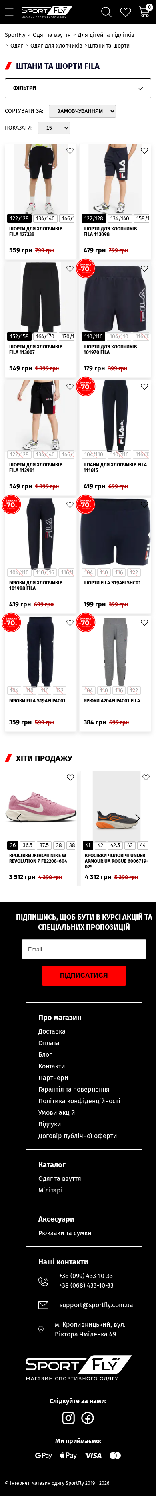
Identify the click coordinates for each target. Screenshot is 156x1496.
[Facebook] (87, 1418)
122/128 (19, 218)
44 (143, 845)
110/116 (93, 336)
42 (100, 845)
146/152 (71, 218)
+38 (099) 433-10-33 (86, 1276)
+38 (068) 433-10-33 (86, 1285)
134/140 (45, 218)
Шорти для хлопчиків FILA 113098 (110, 231)
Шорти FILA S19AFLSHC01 (112, 583)
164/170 (45, 336)
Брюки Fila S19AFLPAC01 (37, 701)
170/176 (71, 336)
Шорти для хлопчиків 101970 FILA (110, 349)
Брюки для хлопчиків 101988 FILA (35, 585)
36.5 (27, 845)
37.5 (44, 845)
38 (59, 845)
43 (130, 845)
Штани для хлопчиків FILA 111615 (115, 467)
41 (88, 845)
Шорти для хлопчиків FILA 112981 (35, 467)
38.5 (74, 845)
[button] (137, 818)
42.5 (115, 845)
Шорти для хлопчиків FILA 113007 (35, 349)
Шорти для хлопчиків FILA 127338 (35, 231)
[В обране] (70, 151)
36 (13, 845)
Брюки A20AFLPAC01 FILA (112, 701)
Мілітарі (50, 1190)
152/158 (19, 336)
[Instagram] (68, 1418)
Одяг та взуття (59, 1178)
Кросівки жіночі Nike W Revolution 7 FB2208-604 (38, 858)
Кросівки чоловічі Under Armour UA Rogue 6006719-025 (116, 861)
